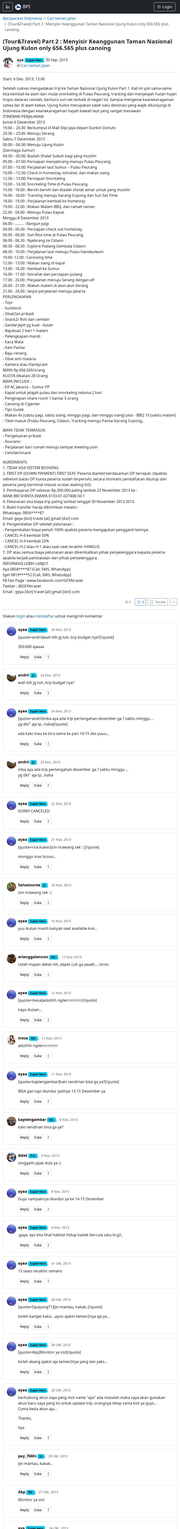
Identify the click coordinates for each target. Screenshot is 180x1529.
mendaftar (44, 616)
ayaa (22, 629)
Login (167, 6)
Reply (24, 657)
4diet (22, 1155)
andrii (23, 675)
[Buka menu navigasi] (8, 6)
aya (20, 59)
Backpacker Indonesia (22, 18)
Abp (21, 1491)
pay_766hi (27, 1456)
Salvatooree (29, 885)
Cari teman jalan (61, 18)
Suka (37, 657)
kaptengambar (32, 1119)
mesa (23, 1038)
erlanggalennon (33, 956)
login (20, 616)
